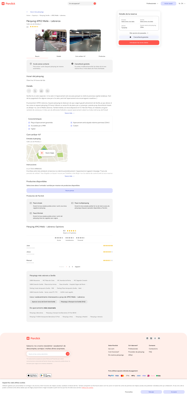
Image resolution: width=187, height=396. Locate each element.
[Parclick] (8, 3)
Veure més (68, 113)
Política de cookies (87, 387)
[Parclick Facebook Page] (155, 338)
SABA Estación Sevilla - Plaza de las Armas (43, 284)
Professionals (133, 349)
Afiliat (130, 355)
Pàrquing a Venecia (96, 317)
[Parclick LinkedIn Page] (151, 338)
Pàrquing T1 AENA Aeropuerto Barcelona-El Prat (45, 317)
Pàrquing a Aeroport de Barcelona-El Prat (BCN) (61, 313)
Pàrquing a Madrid (82, 317)
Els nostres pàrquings (116, 355)
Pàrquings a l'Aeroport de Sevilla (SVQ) (73, 302)
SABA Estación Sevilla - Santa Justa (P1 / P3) (44, 292)
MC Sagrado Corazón (81, 280)
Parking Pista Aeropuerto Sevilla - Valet (69, 288)
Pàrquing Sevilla (44, 15)
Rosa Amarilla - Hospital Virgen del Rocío (73, 284)
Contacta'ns (153, 349)
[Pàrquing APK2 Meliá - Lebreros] (51, 40)
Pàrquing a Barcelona (36, 313)
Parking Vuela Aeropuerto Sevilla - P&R (42, 288)
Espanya (35, 15)
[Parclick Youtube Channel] (159, 338)
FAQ (150, 352)
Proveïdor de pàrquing (136, 352)
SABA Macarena (35, 280)
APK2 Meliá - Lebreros (58, 15)
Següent (77, 267)
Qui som (111, 349)
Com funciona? (113, 352)
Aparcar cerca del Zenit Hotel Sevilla (43, 302)
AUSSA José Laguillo (66, 292)
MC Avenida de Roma (64, 280)
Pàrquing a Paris (68, 317)
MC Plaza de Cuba (49, 280)
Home (28, 15)
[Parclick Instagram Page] (147, 338)
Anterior (61, 267)
